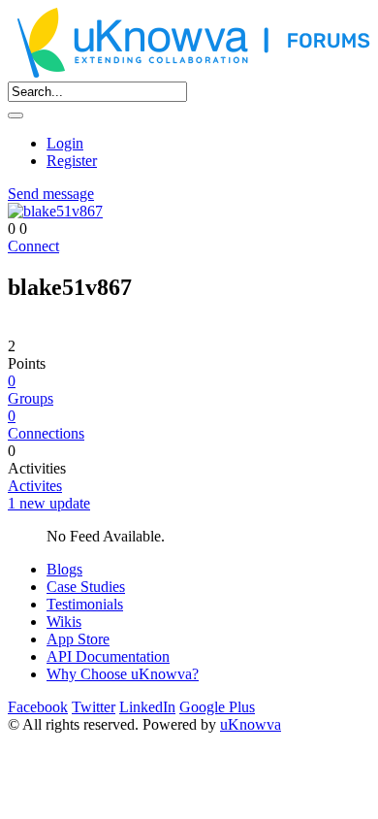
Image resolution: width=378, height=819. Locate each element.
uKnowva (250, 724)
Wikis (64, 621)
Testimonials (85, 604)
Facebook (38, 707)
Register (72, 160)
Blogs (64, 569)
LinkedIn (147, 707)
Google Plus (217, 707)
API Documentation (108, 656)
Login (65, 143)
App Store (78, 639)
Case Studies (86, 586)
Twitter (93, 707)
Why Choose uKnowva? (123, 674)
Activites (35, 485)
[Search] (15, 115)
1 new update (49, 503)
